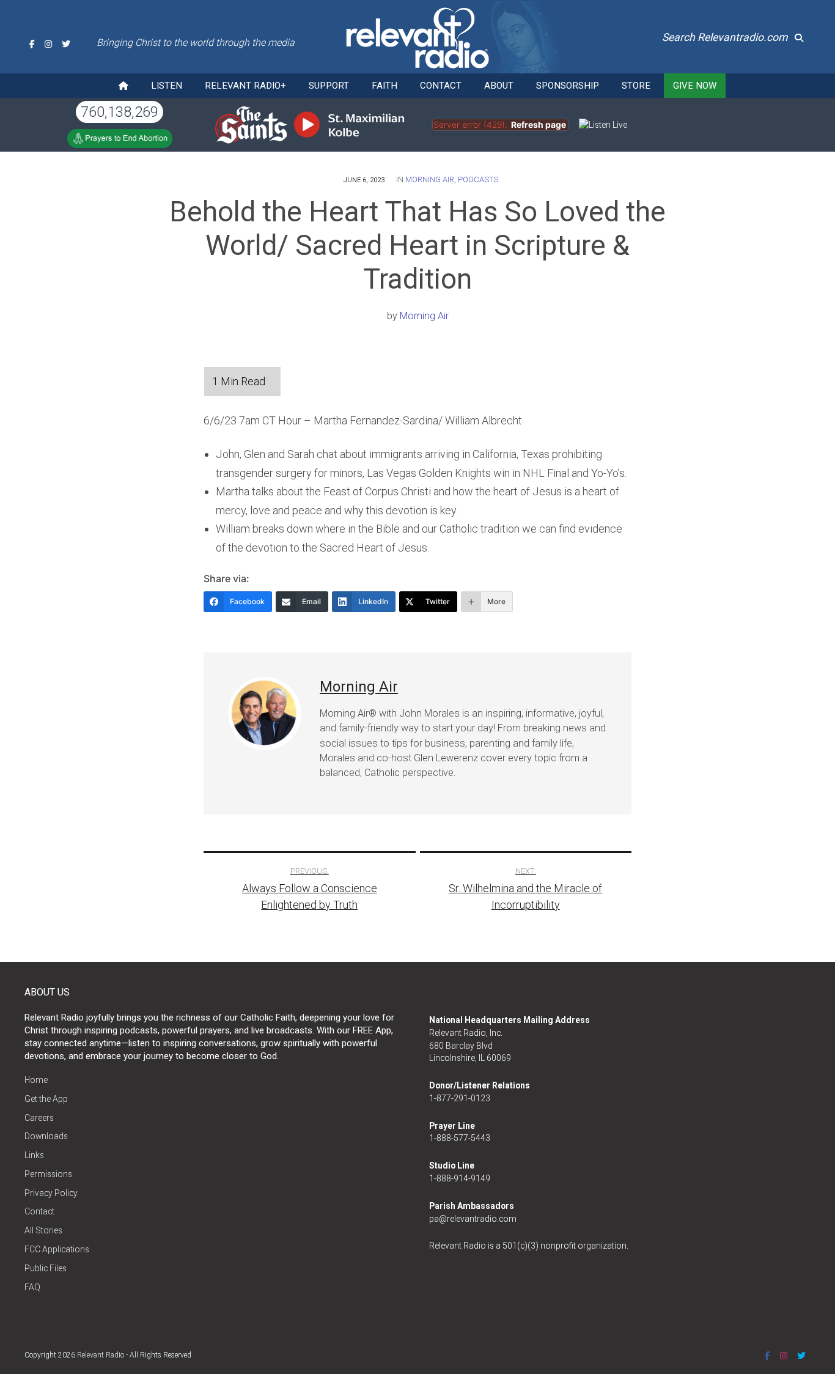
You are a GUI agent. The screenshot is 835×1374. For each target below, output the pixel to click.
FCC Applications (56, 1249)
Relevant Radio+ (245, 85)
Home (36, 1080)
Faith (384, 85)
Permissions (48, 1174)
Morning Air (429, 179)
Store (636, 85)
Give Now (694, 85)
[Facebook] (32, 44)
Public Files (45, 1268)
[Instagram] (48, 44)
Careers (39, 1118)
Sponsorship (567, 85)
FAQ (32, 1287)
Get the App (46, 1099)
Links (34, 1155)
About (498, 85)
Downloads (46, 1136)
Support (329, 85)
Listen (166, 85)
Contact (441, 85)
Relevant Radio (100, 1355)
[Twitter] (66, 44)
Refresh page (538, 125)
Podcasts (478, 179)
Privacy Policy (51, 1193)
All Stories (43, 1230)
